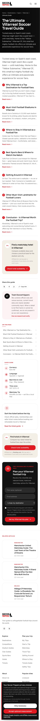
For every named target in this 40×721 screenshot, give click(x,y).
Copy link (24, 286)
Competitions (7, 644)
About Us (5, 678)
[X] (9, 629)
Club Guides (6, 652)
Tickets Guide (27, 663)
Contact (5, 681)
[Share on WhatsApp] (14, 287)
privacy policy (11, 514)
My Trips (25, 640)
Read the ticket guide (13, 426)
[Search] (30, 4)
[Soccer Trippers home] (7, 4)
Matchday (26, 648)
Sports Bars (6, 655)
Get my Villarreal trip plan (18, 519)
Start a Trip (26, 644)
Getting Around (27, 655)
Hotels (4, 659)
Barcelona (25, 681)
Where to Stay (27, 659)
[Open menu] (35, 4)
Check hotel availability (16, 269)
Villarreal (25, 13)
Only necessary (20, 706)
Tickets (5, 663)
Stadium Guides (8, 648)
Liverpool (25, 678)
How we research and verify (21, 316)
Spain (19, 13)
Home (4, 13)
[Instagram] (4, 629)
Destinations (12, 13)
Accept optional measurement (20, 711)
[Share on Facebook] (9, 287)
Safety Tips (26, 667)
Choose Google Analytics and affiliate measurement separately (20, 716)
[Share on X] (4, 287)
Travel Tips (26, 652)
